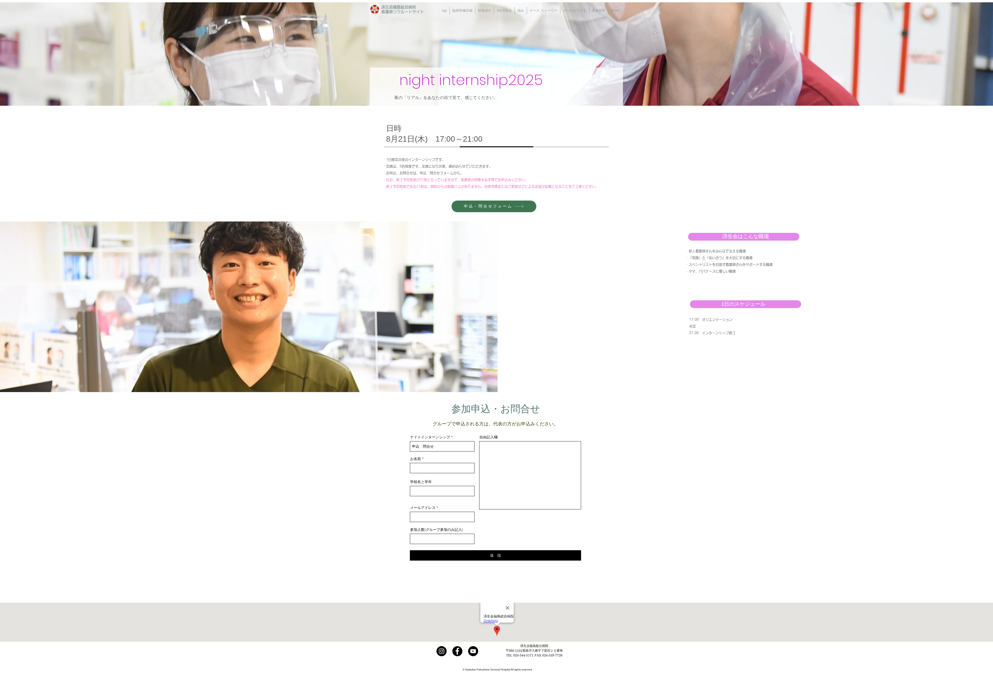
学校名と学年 (421, 482)
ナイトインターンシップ (430, 437)
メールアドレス (422, 507)
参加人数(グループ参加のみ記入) (436, 529)
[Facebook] (457, 651)
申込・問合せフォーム (436, 173)
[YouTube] (473, 651)
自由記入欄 (488, 437)
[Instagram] (442, 651)
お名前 (415, 459)
